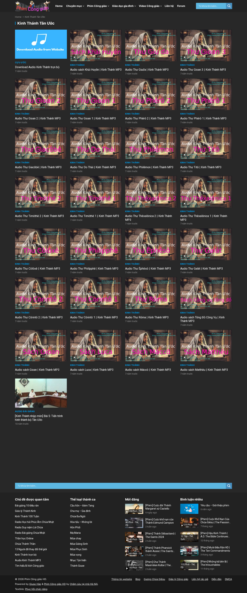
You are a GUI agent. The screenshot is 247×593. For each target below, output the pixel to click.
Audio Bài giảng (25, 411)
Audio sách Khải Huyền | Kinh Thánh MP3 (96, 69)
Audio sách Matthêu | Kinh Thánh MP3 (204, 369)
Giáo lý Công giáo (178, 579)
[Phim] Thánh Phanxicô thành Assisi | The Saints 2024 (159, 549)
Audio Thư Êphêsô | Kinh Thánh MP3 (148, 268)
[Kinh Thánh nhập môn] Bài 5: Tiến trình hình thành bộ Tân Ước (39, 418)
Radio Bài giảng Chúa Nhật (30, 532)
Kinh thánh (77, 65)
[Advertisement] (123, 455)
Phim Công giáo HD (55, 584)
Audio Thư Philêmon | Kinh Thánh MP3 (149, 167)
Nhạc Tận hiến (78, 560)
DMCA (228, 579)
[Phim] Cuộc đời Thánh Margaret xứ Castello (158, 507)
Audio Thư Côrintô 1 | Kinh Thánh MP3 (94, 317)
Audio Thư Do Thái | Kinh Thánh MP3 (93, 167)
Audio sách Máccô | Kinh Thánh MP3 (148, 369)
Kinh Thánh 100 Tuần (27, 516)
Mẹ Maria (75, 532)
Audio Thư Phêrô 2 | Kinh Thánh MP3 (148, 118)
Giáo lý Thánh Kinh (25, 511)
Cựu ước (20, 62)
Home (59, 5)
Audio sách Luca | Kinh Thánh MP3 (92, 369)
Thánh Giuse (77, 565)
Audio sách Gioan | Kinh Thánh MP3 (37, 369)
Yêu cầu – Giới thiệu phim (215, 505)
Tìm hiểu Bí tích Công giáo (29, 565)
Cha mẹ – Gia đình (80, 511)
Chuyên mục (74, 5)
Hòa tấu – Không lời (81, 522)
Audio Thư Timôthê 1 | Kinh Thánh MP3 (94, 216)
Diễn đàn (217, 579)
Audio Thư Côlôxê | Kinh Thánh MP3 (37, 268)
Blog (137, 579)
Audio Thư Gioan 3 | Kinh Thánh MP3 (203, 69)
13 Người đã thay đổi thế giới (31, 549)
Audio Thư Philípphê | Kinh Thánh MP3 (94, 268)
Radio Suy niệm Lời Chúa (29, 527)
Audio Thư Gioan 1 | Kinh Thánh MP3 (93, 118)
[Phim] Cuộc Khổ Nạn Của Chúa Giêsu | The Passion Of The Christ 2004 (215, 521)
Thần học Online (24, 538)
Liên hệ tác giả (200, 579)
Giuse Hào (35, 584)
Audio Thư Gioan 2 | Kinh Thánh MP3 (38, 118)
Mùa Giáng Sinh (79, 543)
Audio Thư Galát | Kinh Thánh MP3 (201, 268)
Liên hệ (169, 5)
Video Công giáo (149, 5)
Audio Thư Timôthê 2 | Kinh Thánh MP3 (39, 216)
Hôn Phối (75, 527)
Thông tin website (121, 579)
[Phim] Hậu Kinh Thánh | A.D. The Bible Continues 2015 (214, 535)
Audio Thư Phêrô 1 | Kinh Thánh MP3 (203, 118)
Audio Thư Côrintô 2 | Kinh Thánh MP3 (39, 317)
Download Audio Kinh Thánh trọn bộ (37, 67)
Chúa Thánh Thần (25, 543)
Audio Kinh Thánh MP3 (28, 560)
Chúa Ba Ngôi (77, 516)
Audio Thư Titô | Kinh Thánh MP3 (201, 167)
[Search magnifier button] (229, 6)
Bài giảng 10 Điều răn (27, 505)
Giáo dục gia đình (123, 5)
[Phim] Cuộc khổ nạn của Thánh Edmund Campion (159, 521)
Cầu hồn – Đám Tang (82, 505)
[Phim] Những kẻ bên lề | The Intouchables (214, 563)
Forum (181, 5)
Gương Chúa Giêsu (154, 579)
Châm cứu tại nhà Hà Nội (84, 584)
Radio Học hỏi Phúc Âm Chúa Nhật (34, 522)
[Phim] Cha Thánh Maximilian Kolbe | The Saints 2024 (158, 563)
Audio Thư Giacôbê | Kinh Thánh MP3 (38, 167)
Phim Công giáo (97, 5)
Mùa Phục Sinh (78, 549)
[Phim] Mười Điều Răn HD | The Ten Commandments (215, 549)
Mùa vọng (75, 554)
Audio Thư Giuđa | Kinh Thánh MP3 (147, 69)
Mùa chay (75, 538)
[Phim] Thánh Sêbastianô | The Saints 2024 (160, 535)
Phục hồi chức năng (36, 589)
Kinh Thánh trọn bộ (26, 554)
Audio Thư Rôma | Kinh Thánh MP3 (147, 317)
